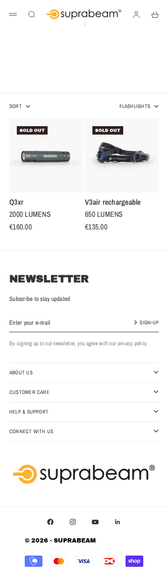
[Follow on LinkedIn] (117, 522)
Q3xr (16, 203)
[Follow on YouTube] (95, 522)
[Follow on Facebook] (50, 522)
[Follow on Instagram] (73, 522)
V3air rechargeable (113, 203)
